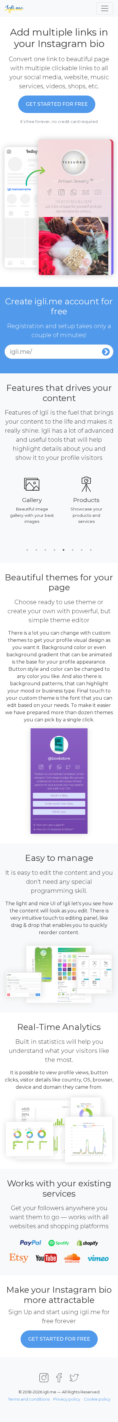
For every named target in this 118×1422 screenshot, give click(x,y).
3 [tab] (45, 550)
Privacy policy (66, 1399)
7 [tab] (82, 550)
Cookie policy (97, 1399)
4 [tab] (54, 550)
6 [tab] (73, 550)
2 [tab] (36, 550)
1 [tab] (27, 550)
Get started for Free (57, 104)
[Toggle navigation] (104, 8)
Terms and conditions (29, 1399)
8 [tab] (91, 550)
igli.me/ (21, 351)
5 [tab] (64, 550)
